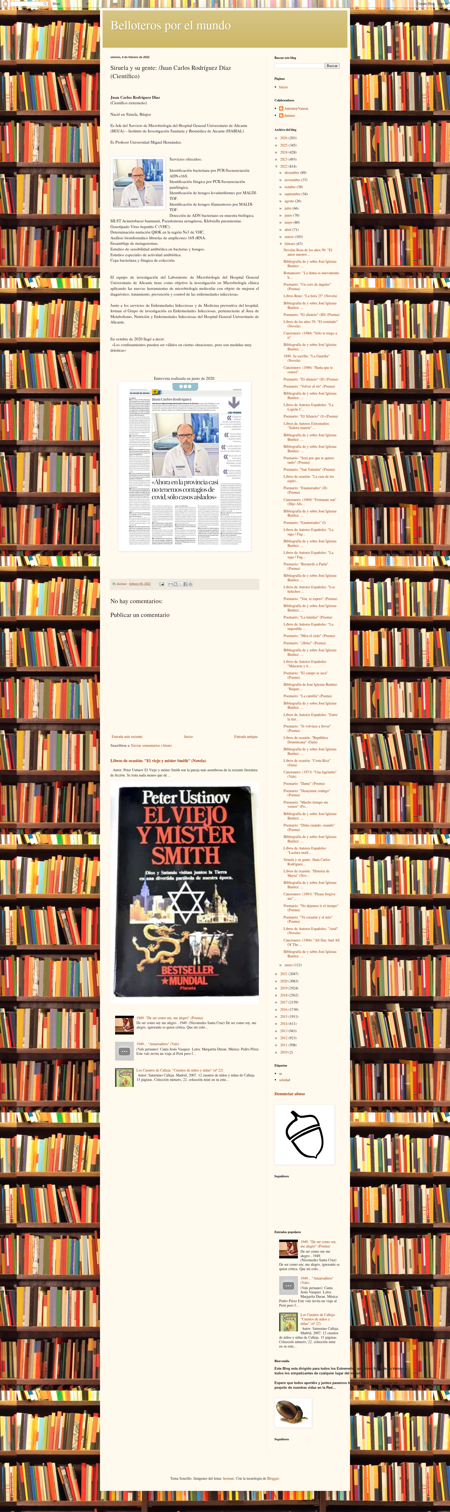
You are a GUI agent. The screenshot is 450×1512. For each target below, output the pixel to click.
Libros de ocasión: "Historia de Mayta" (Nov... (306, 873)
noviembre (293, 179)
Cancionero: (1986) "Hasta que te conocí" (308, 369)
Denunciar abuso (289, 1094)
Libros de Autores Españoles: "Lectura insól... (305, 850)
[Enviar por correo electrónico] (170, 584)
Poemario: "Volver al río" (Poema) (309, 386)
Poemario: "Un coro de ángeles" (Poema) (307, 286)
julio (288, 208)
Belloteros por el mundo (170, 24)
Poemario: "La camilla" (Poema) (308, 695)
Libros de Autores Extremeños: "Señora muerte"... (307, 425)
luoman (228, 1478)
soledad (284, 1079)
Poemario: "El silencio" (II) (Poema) (311, 379)
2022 (284, 166)
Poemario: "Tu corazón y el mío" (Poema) (308, 919)
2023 (284, 159)
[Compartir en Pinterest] (190, 584)
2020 (284, 980)
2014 (284, 1023)
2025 (284, 145)
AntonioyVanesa (296, 108)
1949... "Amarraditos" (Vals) (157, 1043)
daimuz (289, 115)
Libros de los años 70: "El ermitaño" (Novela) (311, 323)
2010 (284, 1052)
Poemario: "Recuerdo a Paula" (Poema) (306, 566)
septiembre (293, 193)
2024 (284, 152)
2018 (284, 995)
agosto (290, 200)
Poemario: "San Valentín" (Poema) (309, 469)
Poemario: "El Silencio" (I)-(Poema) (311, 416)
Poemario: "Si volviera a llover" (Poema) (307, 728)
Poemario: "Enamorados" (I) (305, 522)
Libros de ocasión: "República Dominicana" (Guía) (306, 739)
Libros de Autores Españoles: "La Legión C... (308, 407)
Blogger (273, 1478)
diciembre (292, 172)
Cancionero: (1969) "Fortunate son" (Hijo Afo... (310, 501)
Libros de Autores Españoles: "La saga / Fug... (308, 531)
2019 (284, 987)
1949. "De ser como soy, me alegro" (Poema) (169, 1017)
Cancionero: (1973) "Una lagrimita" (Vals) (310, 774)
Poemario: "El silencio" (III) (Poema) (312, 314)
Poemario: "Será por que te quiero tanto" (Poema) (309, 460)
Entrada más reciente (127, 736)
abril (288, 229)
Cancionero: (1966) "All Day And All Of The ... (312, 942)
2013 (284, 1030)
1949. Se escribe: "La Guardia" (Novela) (307, 358)
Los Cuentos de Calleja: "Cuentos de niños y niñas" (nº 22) (179, 1070)
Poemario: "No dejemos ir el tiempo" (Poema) (311, 908)
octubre (291, 186)
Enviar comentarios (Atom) (151, 745)
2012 (284, 1037)
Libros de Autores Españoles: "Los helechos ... (309, 589)
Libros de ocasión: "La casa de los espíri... (309, 478)
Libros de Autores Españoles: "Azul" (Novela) (311, 930)
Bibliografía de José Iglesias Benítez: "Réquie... (311, 686)
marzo (290, 236)
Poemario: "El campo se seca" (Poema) (306, 675)
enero (289, 964)
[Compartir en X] (180, 584)
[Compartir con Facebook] (185, 584)
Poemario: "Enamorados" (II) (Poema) (305, 490)
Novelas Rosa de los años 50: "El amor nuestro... (308, 252)
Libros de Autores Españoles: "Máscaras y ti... (305, 663)
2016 (284, 1009)
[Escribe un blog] (175, 584)
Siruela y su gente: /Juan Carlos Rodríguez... (307, 861)
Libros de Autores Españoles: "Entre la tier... (311, 716)
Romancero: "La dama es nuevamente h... (311, 275)
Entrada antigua (246, 736)
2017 (284, 1002)
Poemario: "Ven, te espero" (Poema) (310, 598)
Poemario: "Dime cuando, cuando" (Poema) (309, 827)
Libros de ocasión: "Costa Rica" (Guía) (307, 762)
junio (289, 215)
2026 (284, 137)
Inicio (188, 736)
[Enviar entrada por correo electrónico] (161, 583)
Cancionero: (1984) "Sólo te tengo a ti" (310, 335)
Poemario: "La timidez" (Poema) (308, 617)
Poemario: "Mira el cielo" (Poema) (309, 635)
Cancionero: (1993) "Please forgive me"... (309, 896)
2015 (284, 1016)
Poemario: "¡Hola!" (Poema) (305, 642)
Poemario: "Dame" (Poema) (304, 783)
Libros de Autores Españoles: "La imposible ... (308, 626)
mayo (289, 222)
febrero (290, 243)
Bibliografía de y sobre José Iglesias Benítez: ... (310, 263)
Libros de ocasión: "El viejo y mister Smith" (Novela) (158, 760)
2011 (284, 1044)
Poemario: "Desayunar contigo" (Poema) (307, 793)
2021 (284, 973)
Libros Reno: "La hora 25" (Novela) (310, 295)
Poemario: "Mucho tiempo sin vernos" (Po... (306, 804)
